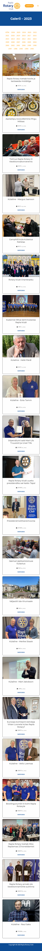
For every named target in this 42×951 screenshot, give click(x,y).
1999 (29, 45)
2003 (7, 45)
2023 (29, 32)
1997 (10, 49)
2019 (18, 35)
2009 (7, 42)
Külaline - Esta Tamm (21, 400)
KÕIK (7, 32)
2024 (24, 32)
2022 (35, 32)
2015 (7, 39)
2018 (23, 35)
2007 (18, 42)
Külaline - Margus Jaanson (21, 199)
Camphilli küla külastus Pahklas (21, 240)
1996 (15, 49)
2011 (29, 39)
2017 (29, 35)
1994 (26, 49)
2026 (13, 32)
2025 (18, 32)
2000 (23, 45)
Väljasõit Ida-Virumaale (21, 601)
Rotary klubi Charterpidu (21, 280)
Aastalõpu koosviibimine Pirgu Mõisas (21, 120)
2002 (13, 45)
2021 (7, 35)
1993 (32, 49)
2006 (23, 42)
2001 (18, 45)
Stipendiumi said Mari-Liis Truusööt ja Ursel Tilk (21, 441)
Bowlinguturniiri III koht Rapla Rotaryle (21, 805)
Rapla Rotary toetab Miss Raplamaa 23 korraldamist (21, 845)
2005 (29, 42)
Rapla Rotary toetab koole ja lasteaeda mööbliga (21, 79)
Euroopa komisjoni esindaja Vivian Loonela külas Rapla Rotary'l (21, 724)
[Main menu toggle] (38, 6)
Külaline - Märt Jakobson (21, 682)
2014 (13, 39)
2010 (34, 39)
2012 (23, 39)
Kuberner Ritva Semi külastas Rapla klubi (21, 321)
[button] (29, 5)
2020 (13, 35)
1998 (34, 45)
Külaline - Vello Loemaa (21, 763)
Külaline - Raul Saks (21, 924)
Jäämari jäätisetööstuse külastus (21, 562)
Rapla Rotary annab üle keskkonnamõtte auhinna (21, 885)
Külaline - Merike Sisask (21, 641)
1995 (21, 49)
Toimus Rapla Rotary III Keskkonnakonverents (21, 160)
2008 (13, 42)
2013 (18, 39)
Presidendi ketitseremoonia (21, 521)
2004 (34, 42)
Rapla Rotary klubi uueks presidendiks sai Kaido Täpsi (21, 481)
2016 (34, 35)
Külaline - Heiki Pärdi (21, 360)
